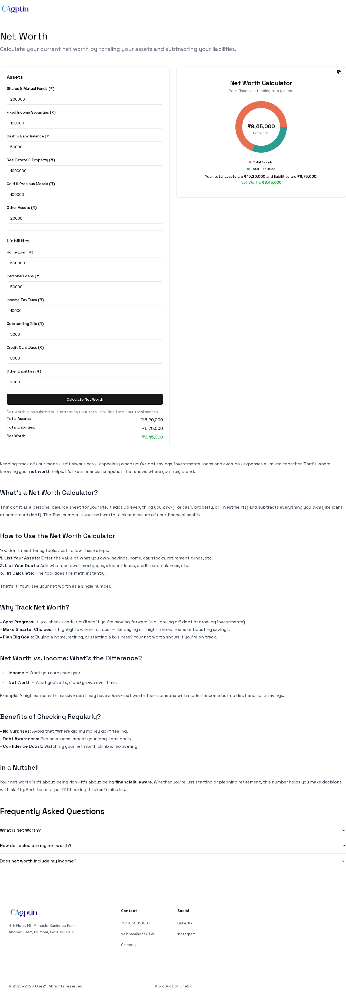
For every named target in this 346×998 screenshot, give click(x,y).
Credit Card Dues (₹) (25, 347)
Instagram (186, 933)
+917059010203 (135, 923)
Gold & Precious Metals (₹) (31, 183)
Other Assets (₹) (22, 207)
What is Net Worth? (20, 830)
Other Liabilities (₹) (24, 371)
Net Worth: (16, 436)
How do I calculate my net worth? (36, 845)
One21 (185, 986)
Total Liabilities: (21, 427)
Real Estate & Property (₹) (31, 159)
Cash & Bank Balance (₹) (29, 136)
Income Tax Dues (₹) (25, 299)
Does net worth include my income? (38, 861)
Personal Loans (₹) (24, 276)
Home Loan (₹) (20, 252)
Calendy (128, 944)
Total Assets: (19, 419)
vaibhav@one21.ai (137, 933)
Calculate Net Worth (85, 399)
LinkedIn (184, 923)
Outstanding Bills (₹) (25, 323)
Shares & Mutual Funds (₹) (30, 88)
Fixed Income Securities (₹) (31, 112)
